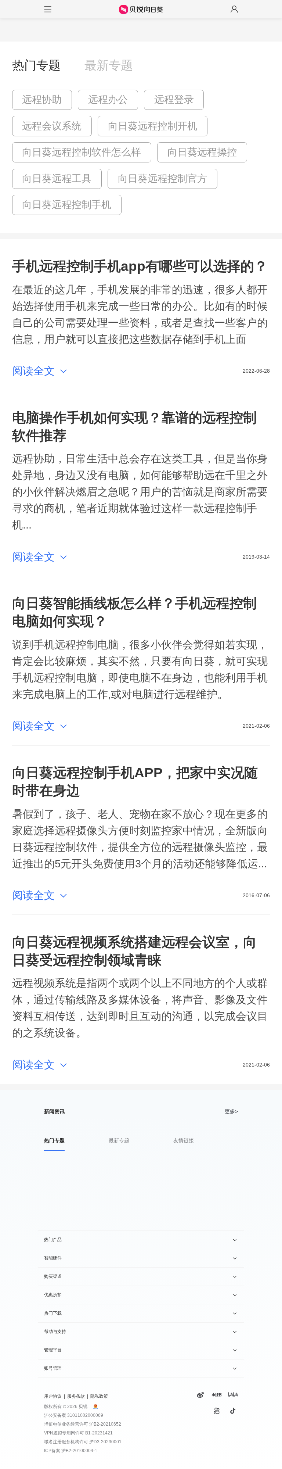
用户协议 (53, 1396)
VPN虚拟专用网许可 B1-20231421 (78, 1433)
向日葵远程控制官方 (162, 178)
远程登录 (174, 99)
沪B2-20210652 (105, 1424)
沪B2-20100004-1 (79, 1450)
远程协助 (42, 99)
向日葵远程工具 (56, 178)
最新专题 (108, 65)
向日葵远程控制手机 (66, 204)
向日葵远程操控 (202, 152)
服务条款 (76, 1396)
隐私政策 (99, 1396)
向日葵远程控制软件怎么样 (81, 152)
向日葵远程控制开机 (152, 126)
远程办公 (108, 99)
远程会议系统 (52, 126)
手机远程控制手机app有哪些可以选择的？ (140, 266)
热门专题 (36, 65)
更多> (231, 1111)
